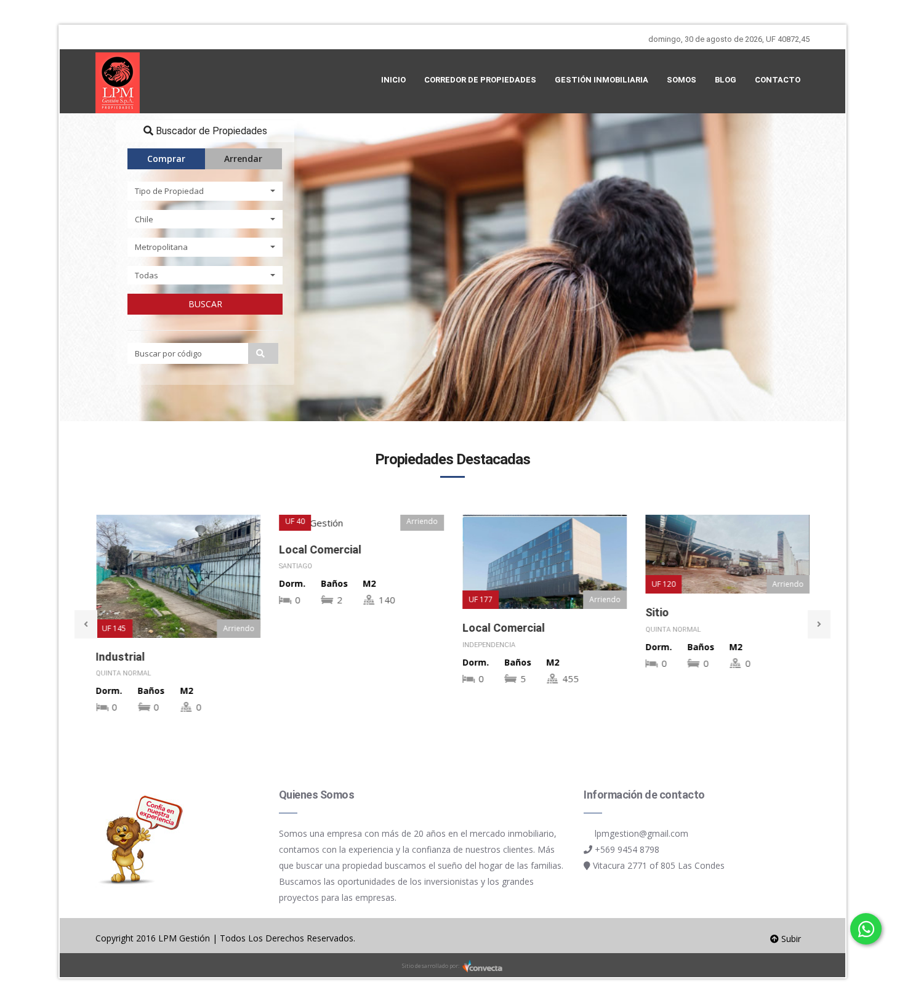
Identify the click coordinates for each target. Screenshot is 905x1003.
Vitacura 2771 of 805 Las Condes (659, 865)
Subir (790, 939)
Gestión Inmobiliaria (601, 79)
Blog (725, 79)
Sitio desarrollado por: (431, 966)
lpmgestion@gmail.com (641, 833)
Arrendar (243, 158)
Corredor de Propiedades (480, 79)
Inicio (393, 79)
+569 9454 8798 (627, 849)
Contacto (777, 79)
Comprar (166, 158)
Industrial (120, 656)
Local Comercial (320, 549)
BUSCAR (205, 304)
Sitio (657, 612)
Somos (681, 79)
